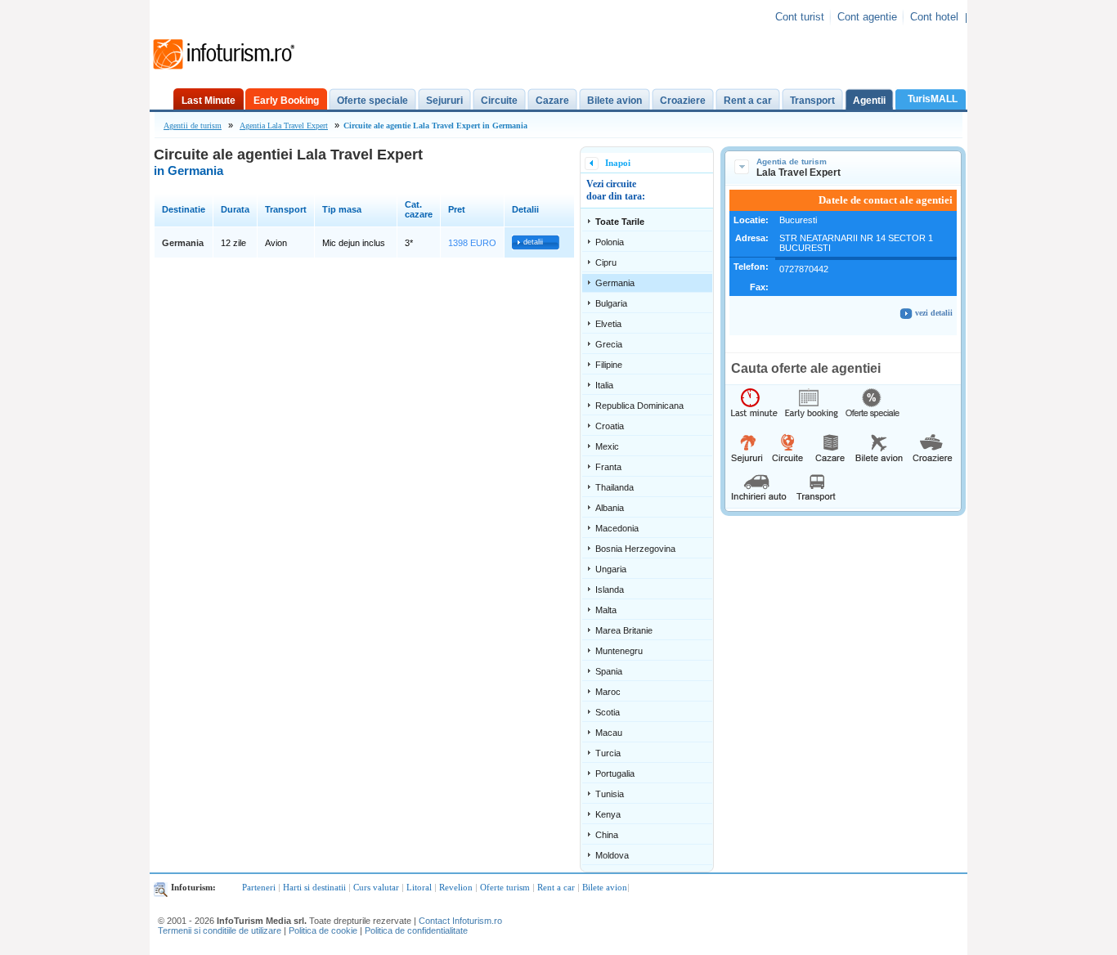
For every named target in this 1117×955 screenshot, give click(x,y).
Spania (608, 671)
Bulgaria (611, 303)
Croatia (609, 426)
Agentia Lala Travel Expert (284, 125)
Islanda (609, 589)
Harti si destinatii (314, 887)
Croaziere (683, 100)
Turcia (608, 753)
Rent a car (748, 100)
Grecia (608, 344)
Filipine (608, 365)
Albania (609, 508)
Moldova (612, 855)
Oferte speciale (372, 100)
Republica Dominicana (639, 405)
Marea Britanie (624, 630)
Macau (608, 733)
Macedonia (617, 528)
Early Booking (286, 100)
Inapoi (617, 163)
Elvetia (608, 324)
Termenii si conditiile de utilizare (219, 930)
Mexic (607, 446)
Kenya (608, 814)
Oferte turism (505, 887)
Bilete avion (614, 100)
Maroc (608, 692)
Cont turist (799, 17)
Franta (608, 467)
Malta (606, 610)
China (606, 835)
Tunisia (609, 794)
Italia (604, 385)
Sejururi (444, 100)
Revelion (456, 887)
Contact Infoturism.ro (460, 921)
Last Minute (209, 100)
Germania (615, 283)
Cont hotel (934, 17)
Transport (812, 100)
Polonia (609, 242)
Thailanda (614, 487)
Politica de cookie (323, 930)
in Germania (188, 170)
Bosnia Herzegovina (635, 549)
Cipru (606, 262)
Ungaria (610, 569)
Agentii (869, 100)
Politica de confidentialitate (416, 930)
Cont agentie (867, 17)
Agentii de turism (193, 125)
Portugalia (615, 773)
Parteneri (259, 887)
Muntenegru (619, 651)
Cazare (552, 100)
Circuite (499, 100)
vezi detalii (933, 312)
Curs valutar (376, 887)
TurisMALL (933, 99)
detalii (533, 242)
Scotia (607, 712)
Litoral (419, 887)
